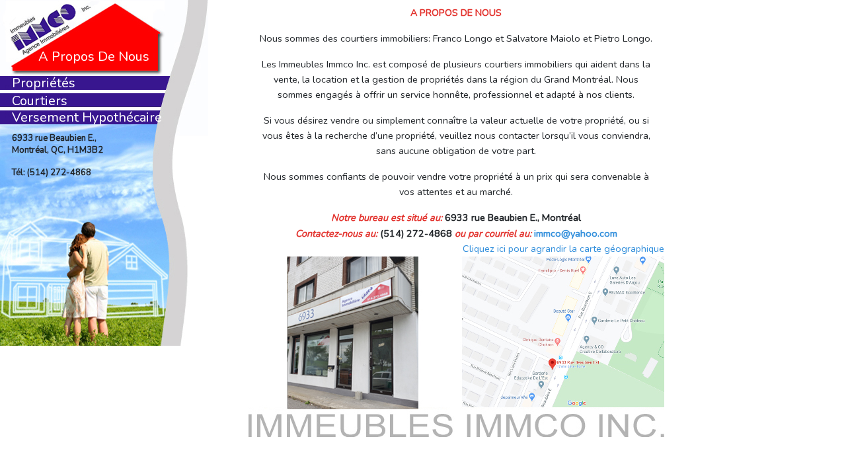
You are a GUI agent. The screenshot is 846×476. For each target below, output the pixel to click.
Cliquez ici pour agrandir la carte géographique (563, 248)
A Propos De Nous (93, 56)
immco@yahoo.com (575, 233)
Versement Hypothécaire (87, 117)
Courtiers (39, 101)
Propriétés (43, 83)
